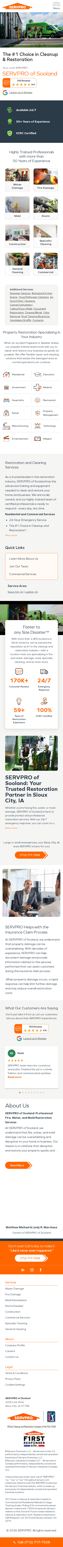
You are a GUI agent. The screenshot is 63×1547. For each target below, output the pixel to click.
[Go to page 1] (20, 1092)
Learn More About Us (23, 558)
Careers (10, 1351)
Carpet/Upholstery (21, 304)
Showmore (11, 535)
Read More (17, 1165)
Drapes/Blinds (33, 312)
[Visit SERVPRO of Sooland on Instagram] (32, 1269)
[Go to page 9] (43, 1092)
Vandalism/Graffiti (20, 320)
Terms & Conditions (16, 1373)
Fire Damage (13, 1294)
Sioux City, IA (15, 591)
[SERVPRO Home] (17, 6)
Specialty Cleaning (16, 1323)
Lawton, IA (31, 591)
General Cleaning (15, 1329)
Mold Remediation (16, 1300)
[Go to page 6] (34, 1092)
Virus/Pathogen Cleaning (34, 297)
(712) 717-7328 (30, 855)
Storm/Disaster (14, 1305)
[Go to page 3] (25, 1092)
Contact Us (11, 1356)
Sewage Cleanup (20, 293)
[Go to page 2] (22, 1092)
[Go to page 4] (28, 1092)
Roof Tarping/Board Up (35, 316)
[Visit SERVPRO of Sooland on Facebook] (41, 1270)
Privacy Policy (13, 1378)
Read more (14, 1077)
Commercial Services (22, 574)
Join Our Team (18, 566)
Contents (37, 320)
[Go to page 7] (37, 1092)
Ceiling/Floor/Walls (21, 308)
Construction (12, 1311)
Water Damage (14, 1288)
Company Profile (15, 1345)
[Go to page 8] (40, 1092)
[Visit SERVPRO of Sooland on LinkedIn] (22, 1269)
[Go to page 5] (31, 1092)
